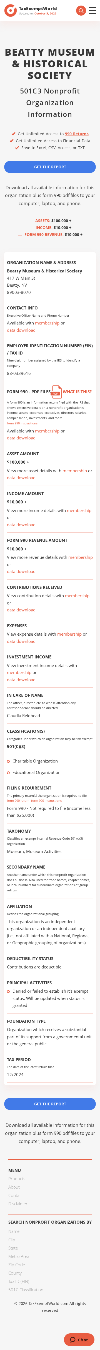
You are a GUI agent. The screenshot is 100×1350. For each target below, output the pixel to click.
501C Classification (25, 1289)
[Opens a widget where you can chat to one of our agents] (79, 1340)
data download (21, 330)
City (11, 1239)
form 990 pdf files (60, 195)
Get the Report (50, 166)
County (15, 1273)
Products (16, 1178)
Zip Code (16, 1264)
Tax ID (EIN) (18, 1281)
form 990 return (18, 800)
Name (13, 1231)
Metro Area (18, 1256)
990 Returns (77, 133)
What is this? (77, 391)
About (14, 1187)
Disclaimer (18, 1203)
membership (47, 323)
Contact (15, 1195)
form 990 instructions (22, 423)
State (13, 1248)
